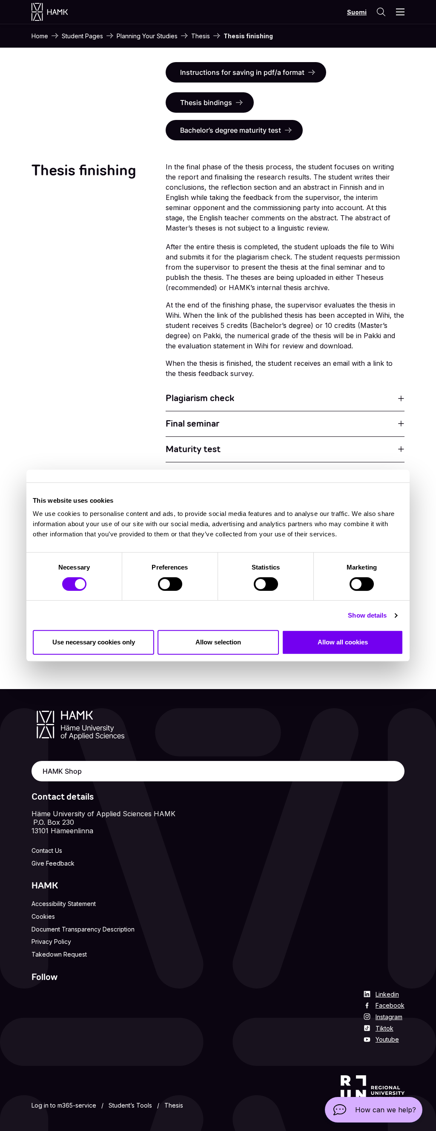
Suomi (357, 12)
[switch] (170, 584)
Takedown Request (59, 954)
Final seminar (192, 424)
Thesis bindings (206, 102)
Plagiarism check (200, 398)
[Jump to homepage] (58, 12)
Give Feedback (53, 863)
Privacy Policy (51, 941)
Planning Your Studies (147, 36)
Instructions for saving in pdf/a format (242, 72)
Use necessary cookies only (93, 642)
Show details (367, 615)
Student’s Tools (130, 1105)
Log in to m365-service (64, 1105)
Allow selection (218, 642)
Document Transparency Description (83, 929)
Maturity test (193, 449)
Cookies (43, 916)
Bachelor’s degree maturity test (230, 130)
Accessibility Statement (64, 903)
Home (40, 36)
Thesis (200, 36)
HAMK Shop (62, 771)
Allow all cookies (343, 642)
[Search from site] (380, 12)
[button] (373, 1109)
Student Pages (82, 36)
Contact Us (47, 850)
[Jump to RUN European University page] (372, 1093)
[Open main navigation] (400, 12)
